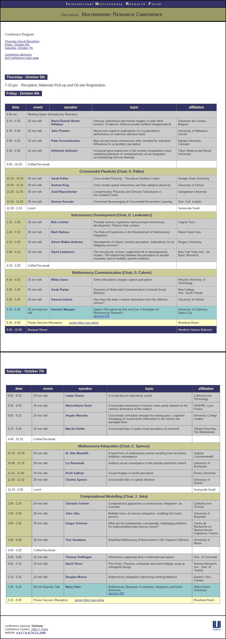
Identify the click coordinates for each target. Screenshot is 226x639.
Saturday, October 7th (19, 48)
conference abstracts (18, 54)
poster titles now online (83, 322)
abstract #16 (101, 316)
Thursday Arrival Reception (22, 41)
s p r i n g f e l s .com (31, 632)
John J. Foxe (39, 629)
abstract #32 (116, 593)
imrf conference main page (22, 58)
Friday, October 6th (17, 44)
